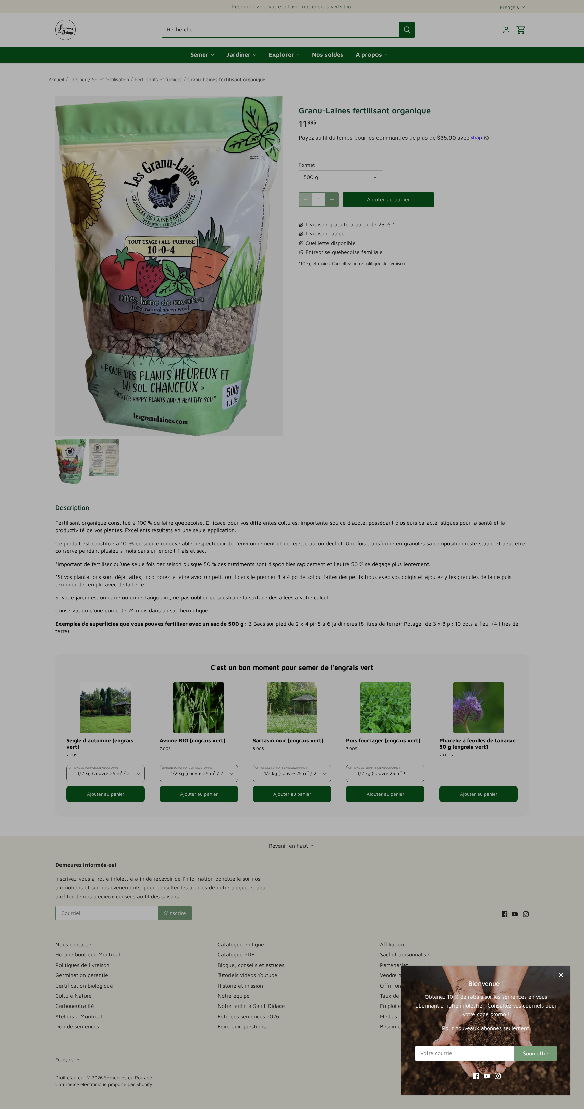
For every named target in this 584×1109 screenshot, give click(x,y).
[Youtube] (487, 1075)
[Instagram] (498, 1075)
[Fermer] (561, 975)
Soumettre (536, 1053)
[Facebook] (476, 1075)
